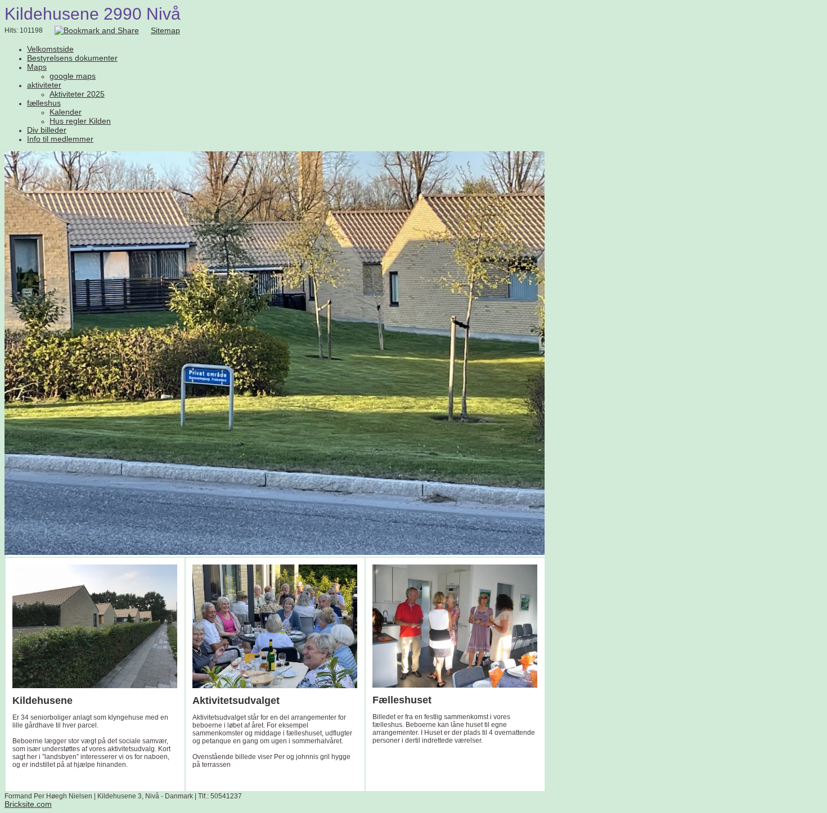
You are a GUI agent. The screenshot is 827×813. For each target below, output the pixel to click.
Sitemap (165, 30)
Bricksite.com (28, 804)
